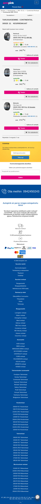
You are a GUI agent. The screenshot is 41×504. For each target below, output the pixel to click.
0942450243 (30, 191)
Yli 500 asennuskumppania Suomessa (20, 235)
